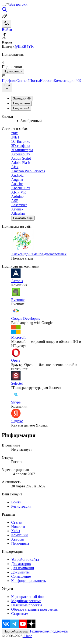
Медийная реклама (26, 601)
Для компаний (22, 568)
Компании (19, 535)
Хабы (15, 531)
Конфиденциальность (28, 581)
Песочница (20, 543)
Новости (47, 81)
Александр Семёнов (27, 254)
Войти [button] (7, 30)
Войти (16, 502)
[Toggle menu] (4, 5)
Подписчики (21, 103)
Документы (20, 572)
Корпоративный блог (28, 597)
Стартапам (19, 614)
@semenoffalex (54, 254)
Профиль (9, 81)
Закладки (22, 98)
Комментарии (67, 81)
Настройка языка (16, 631)
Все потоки (18, 4)
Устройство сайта (25, 559)
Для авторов (21, 564)
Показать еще (23, 218)
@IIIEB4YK (24, 46)
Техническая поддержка (48, 631)
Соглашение (21, 576)
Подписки (21, 108)
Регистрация (21, 506)
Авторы (17, 539)
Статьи (22, 81)
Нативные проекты (26, 605)
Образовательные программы (34, 609)
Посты (34, 81)
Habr (27, 636)
